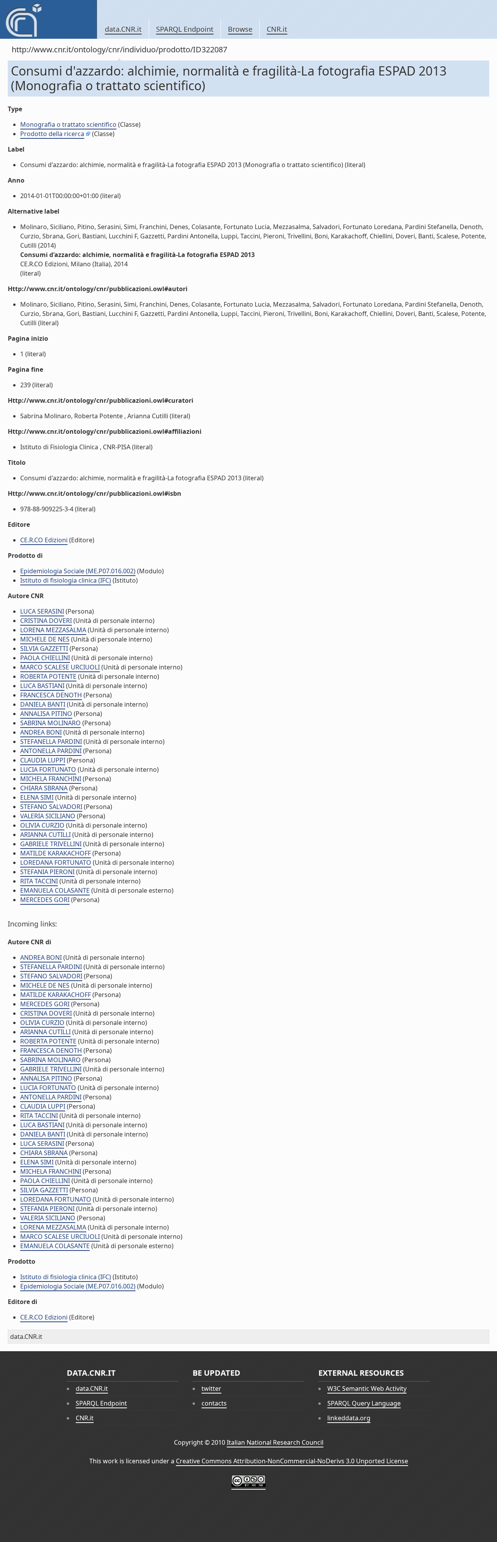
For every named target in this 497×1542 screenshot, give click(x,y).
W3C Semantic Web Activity (367, 1388)
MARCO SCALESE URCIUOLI (60, 667)
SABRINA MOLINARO (50, 723)
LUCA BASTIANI (42, 685)
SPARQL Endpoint (185, 29)
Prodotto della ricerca (52, 133)
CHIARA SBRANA (44, 788)
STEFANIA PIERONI (47, 872)
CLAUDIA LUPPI (42, 760)
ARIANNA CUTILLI (45, 834)
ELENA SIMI (37, 797)
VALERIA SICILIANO (47, 816)
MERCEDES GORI (45, 899)
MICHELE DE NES (45, 639)
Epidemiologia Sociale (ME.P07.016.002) (78, 571)
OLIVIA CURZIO (42, 825)
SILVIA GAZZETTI (44, 648)
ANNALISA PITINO (46, 713)
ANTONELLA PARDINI (51, 751)
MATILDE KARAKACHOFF (55, 853)
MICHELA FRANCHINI (50, 778)
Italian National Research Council (275, 1442)
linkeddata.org (348, 1418)
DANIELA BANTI (42, 704)
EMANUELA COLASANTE (55, 890)
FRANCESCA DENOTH (51, 695)
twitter (211, 1388)
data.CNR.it (123, 29)
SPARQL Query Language (364, 1403)
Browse (240, 29)
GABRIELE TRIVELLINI (51, 844)
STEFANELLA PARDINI (51, 741)
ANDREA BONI (41, 732)
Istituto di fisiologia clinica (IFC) (65, 580)
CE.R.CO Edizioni (44, 540)
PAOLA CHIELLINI (45, 658)
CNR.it (277, 29)
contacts (214, 1403)
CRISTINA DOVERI (46, 620)
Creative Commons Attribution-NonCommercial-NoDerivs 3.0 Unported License (292, 1461)
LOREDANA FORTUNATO (55, 862)
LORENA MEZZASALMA (53, 630)
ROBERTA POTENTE (48, 676)
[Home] (48, 19)
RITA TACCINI (39, 881)
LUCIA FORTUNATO (48, 769)
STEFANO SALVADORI (51, 806)
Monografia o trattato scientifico (68, 124)
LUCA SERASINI (42, 611)
